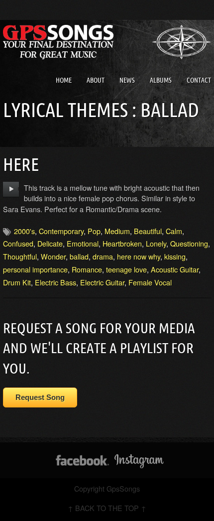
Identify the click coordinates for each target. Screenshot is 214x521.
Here (21, 164)
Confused (18, 243)
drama (103, 256)
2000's (24, 231)
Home (64, 80)
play (11, 189)
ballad (79, 256)
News (127, 80)
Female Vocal (150, 282)
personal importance (35, 269)
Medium (117, 231)
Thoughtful (20, 256)
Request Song (40, 397)
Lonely (156, 243)
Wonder (53, 256)
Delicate (50, 243)
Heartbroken (122, 243)
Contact (199, 80)
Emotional (83, 243)
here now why (138, 256)
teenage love (126, 269)
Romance (87, 269)
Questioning (189, 243)
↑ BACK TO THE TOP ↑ (107, 508)
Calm (174, 231)
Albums (161, 80)
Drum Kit (17, 282)
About (96, 80)
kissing (175, 256)
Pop (94, 231)
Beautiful (148, 231)
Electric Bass (55, 282)
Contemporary (61, 231)
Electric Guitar (102, 282)
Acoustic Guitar (175, 269)
